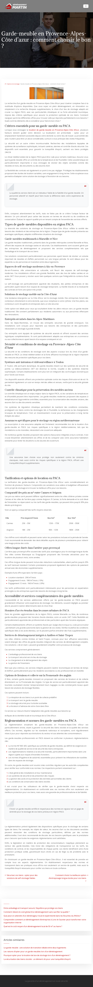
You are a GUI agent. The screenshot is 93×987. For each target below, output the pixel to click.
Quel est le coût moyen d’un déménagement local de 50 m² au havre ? (33, 926)
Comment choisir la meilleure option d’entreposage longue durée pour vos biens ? (67, 878)
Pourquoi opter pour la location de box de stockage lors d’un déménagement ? (37, 955)
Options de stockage (13, 84)
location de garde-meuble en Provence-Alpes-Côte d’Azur (54, 130)
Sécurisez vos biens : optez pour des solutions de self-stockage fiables (22, 876)
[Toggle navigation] (85, 6)
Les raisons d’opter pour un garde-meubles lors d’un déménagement (33, 951)
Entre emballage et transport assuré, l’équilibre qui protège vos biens (33, 908)
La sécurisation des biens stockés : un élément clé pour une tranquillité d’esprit (37, 959)
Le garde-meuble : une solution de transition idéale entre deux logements (35, 947)
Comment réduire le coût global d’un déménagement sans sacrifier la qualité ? (37, 912)
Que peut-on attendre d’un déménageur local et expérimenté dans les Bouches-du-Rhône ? (42, 916)
